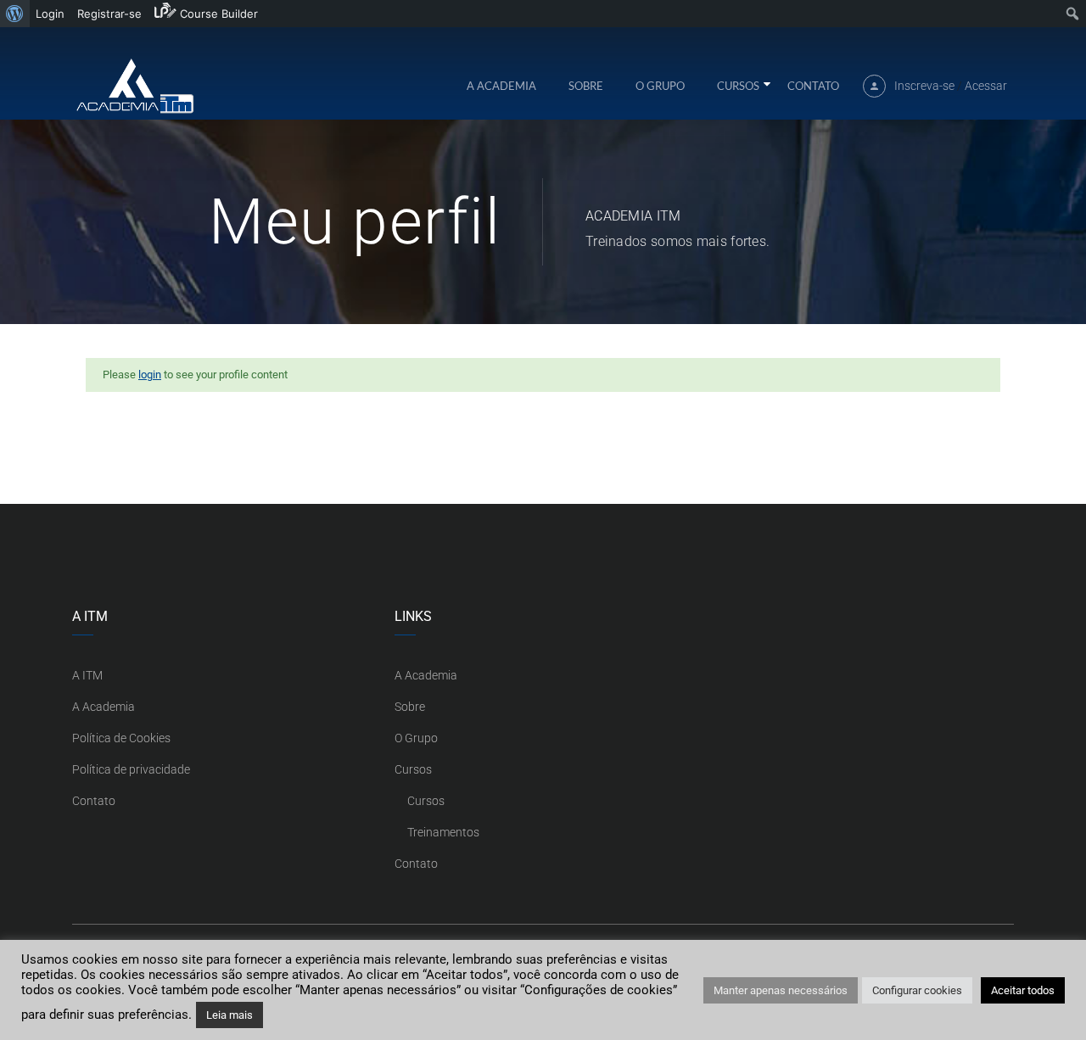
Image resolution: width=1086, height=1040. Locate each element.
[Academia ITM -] (134, 85)
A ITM (87, 675)
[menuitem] (15, 13)
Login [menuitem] (50, 13)
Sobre (585, 85)
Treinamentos (443, 832)
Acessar (986, 85)
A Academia (501, 85)
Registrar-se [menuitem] (109, 13)
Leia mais (229, 1015)
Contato (813, 85)
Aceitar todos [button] (1023, 990)
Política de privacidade (131, 769)
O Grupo (660, 85)
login (149, 374)
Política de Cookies (121, 738)
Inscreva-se (924, 85)
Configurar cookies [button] (917, 990)
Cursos (738, 85)
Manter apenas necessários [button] (781, 990)
